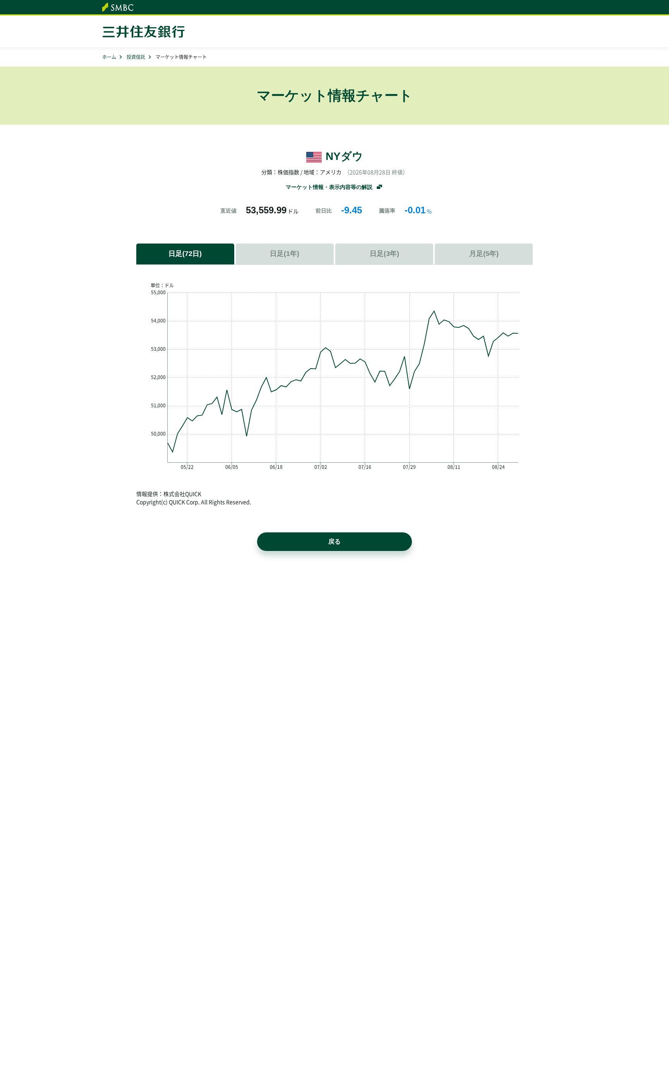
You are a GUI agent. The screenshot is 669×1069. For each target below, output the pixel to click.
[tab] (285, 254)
